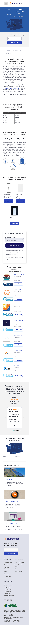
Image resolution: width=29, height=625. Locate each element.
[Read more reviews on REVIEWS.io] (17, 430)
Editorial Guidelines (7, 568)
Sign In (23, 3)
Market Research (9, 595)
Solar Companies (9, 585)
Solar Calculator (19, 562)
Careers (6, 574)
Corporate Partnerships (8, 588)
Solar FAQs (9, 479)
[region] (14, 418)
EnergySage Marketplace (12, 88)
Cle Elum (5, 456)
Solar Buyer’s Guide (11, 523)
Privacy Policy (16, 620)
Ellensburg (17, 456)
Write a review (17, 280)
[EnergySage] (11, 540)
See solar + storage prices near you (14, 35)
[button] (5, 418)
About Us (7, 565)
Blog (15, 569)
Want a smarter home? (12, 501)
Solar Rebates (18, 571)
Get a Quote (18, 284)
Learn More (8, 201)
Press (5, 571)
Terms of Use (7, 620)
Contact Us (7, 576)
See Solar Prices (14, 245)
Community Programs (7, 592)
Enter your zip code (10, 237)
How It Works (8, 562)
